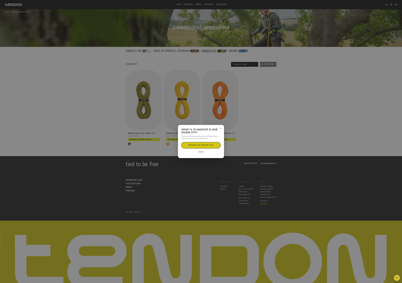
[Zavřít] (220, 128)
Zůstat (201, 152)
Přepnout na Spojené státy (201, 145)
